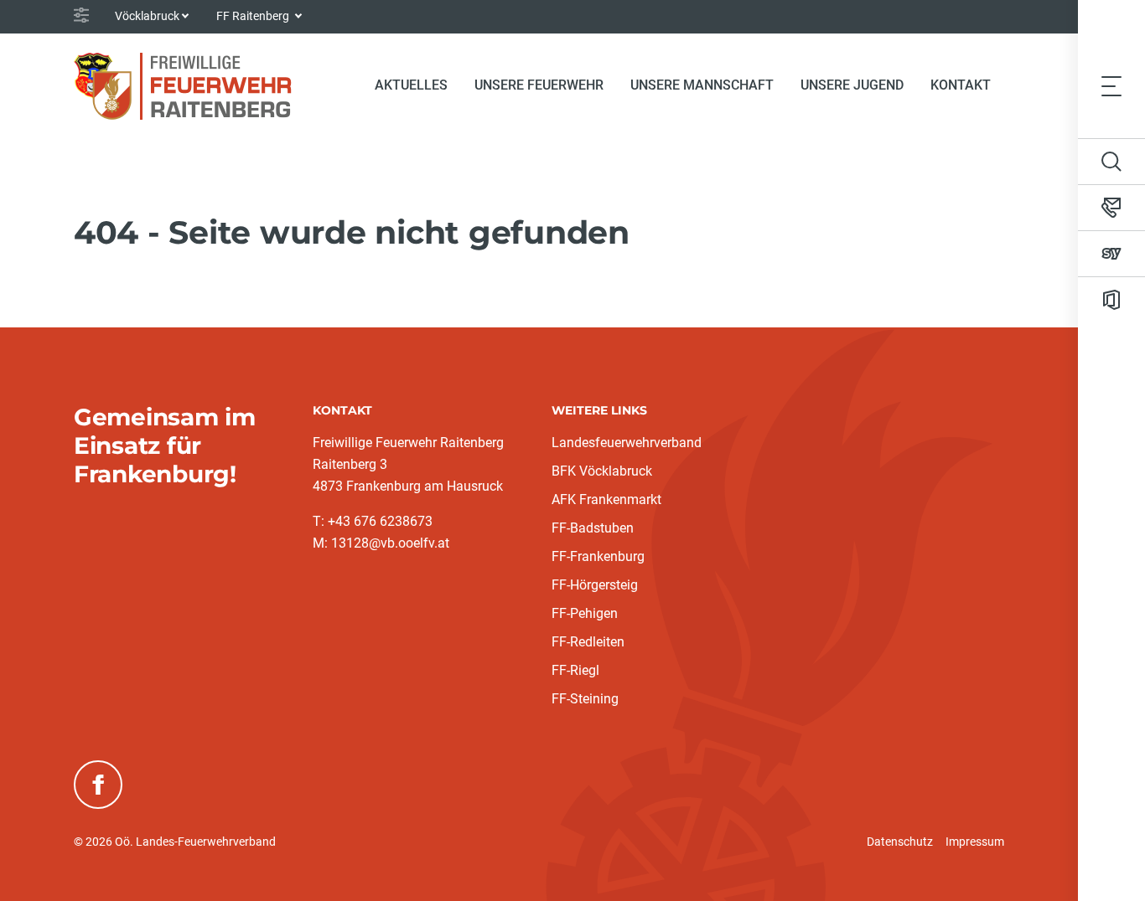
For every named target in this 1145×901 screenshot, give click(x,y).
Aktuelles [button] (411, 85)
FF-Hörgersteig (595, 585)
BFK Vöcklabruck (602, 471)
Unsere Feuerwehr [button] (539, 85)
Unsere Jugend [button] (852, 85)
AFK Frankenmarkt (606, 499)
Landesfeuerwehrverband (627, 442)
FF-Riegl (575, 670)
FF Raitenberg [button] (254, 16)
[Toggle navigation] (1111, 85)
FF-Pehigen (585, 613)
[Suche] (1111, 161)
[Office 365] (1111, 299)
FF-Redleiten (588, 642)
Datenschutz (900, 841)
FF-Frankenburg (598, 556)
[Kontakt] (1111, 207)
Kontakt (960, 85)
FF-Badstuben (593, 528)
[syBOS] (1111, 253)
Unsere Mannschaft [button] (702, 85)
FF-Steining (585, 699)
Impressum (975, 841)
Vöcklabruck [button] (147, 16)
